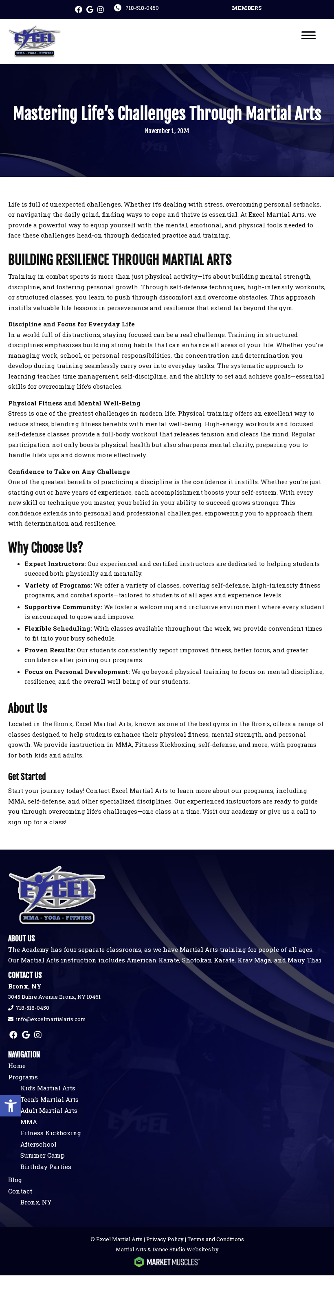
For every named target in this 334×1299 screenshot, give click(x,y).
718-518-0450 (142, 7)
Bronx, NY (35, 1202)
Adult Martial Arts (48, 1110)
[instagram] (100, 9)
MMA (28, 1122)
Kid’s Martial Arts (47, 1088)
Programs (23, 1077)
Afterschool (38, 1144)
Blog (15, 1180)
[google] (89, 9)
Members (246, 7)
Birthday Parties (45, 1166)
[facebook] (78, 9)
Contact (20, 1191)
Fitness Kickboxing (50, 1133)
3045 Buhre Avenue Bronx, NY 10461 (54, 996)
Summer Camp (42, 1155)
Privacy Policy (165, 1239)
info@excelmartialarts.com (51, 1019)
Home (17, 1065)
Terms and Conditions (215, 1239)
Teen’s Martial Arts (49, 1099)
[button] (10, 1105)
